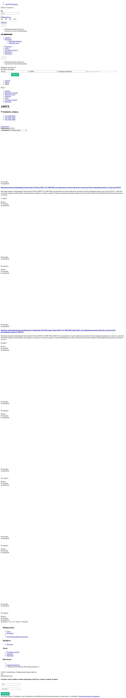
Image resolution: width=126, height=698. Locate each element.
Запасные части (14, 43)
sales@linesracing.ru (13, 665)
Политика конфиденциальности (17, 637)
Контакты (10, 633)
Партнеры (10, 655)
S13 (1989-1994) (10, 116)
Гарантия (10, 654)
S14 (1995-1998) (10, 119)
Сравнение (5, 126)
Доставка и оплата (13, 652)
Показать (15, 74)
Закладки (10, 644)
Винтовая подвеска (15, 41)
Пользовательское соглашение (89, 696)
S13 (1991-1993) (10, 118)
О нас (9, 631)
